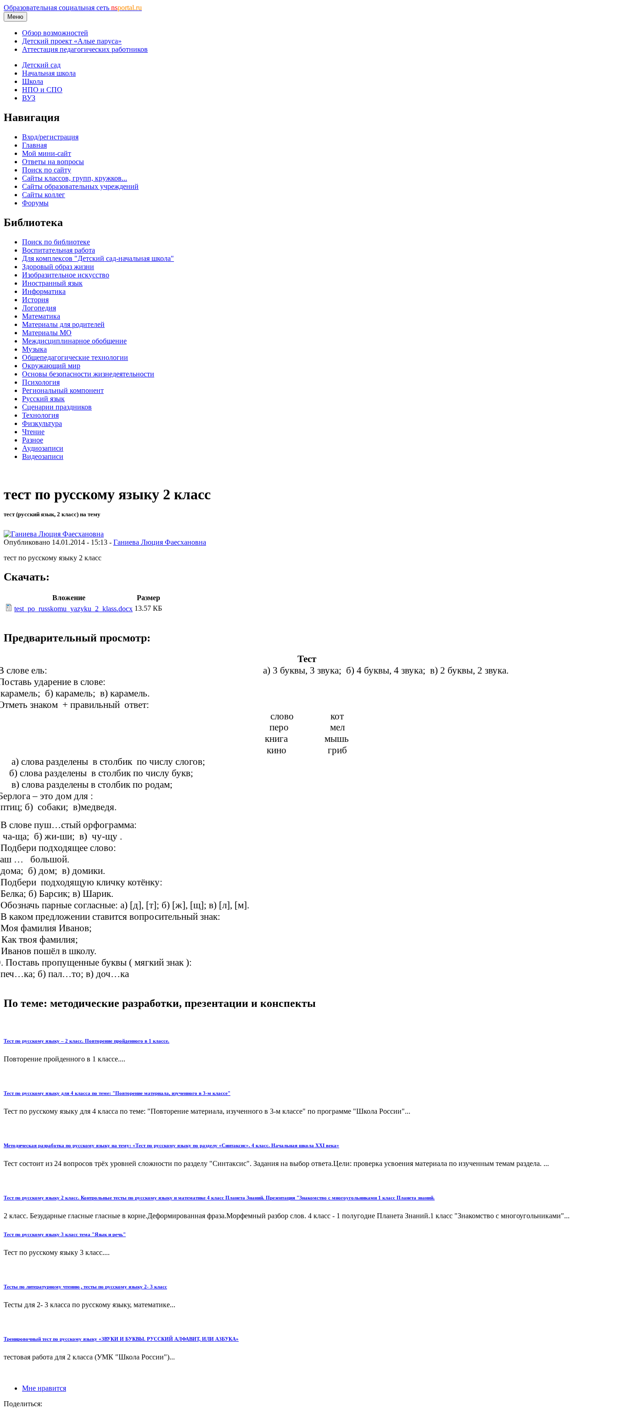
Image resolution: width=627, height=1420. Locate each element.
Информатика (44, 291)
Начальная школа (49, 73)
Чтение (33, 432)
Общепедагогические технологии (75, 357)
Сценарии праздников (57, 407)
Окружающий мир (51, 366)
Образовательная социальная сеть (73, 7)
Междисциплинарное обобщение (74, 341)
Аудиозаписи (42, 448)
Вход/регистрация (50, 137)
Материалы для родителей (63, 324)
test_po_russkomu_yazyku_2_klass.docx (73, 609)
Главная (34, 145)
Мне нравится (44, 1388)
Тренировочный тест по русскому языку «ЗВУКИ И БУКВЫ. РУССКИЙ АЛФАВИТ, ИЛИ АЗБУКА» (121, 1339)
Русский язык (43, 399)
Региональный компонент (63, 390)
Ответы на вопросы (53, 162)
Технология (40, 415)
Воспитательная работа (58, 250)
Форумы (35, 203)
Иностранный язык (52, 283)
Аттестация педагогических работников (85, 49)
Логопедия (39, 308)
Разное (32, 440)
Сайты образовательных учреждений (80, 186)
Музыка (34, 349)
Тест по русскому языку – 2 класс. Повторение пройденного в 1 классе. (86, 1041)
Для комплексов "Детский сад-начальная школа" (98, 258)
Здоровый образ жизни (58, 267)
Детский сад (41, 65)
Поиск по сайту (46, 170)
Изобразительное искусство (65, 275)
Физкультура (42, 423)
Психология (41, 382)
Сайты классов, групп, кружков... (74, 178)
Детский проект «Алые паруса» (72, 41)
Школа (32, 81)
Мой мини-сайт (46, 153)
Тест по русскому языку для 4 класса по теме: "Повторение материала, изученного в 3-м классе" (117, 1093)
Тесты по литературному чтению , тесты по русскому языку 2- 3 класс (85, 1286)
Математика (41, 316)
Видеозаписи (42, 456)
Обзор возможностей (55, 33)
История (35, 300)
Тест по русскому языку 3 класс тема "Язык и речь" (65, 1234)
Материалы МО (47, 333)
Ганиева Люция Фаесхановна (159, 542)
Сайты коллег (43, 195)
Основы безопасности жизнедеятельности (88, 374)
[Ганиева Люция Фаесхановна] (54, 534)
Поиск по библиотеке (56, 242)
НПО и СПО (42, 90)
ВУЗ (28, 98)
